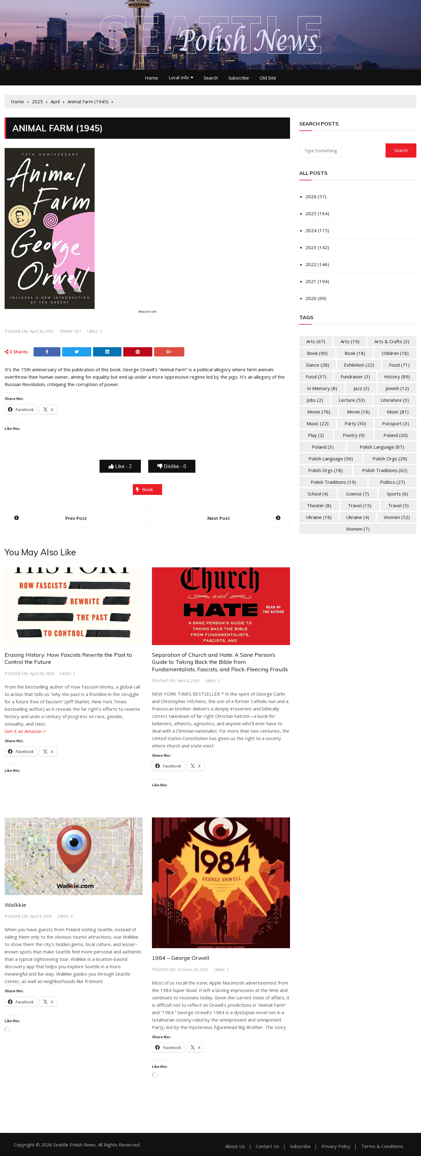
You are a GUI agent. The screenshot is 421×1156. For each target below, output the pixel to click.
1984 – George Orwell (180, 957)
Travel (359, 505)
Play (316, 435)
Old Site (268, 78)
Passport (395, 423)
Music (398, 412)
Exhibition (359, 365)
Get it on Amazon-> (25, 731)
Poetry (354, 435)
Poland (395, 435)
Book (147, 489)
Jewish (397, 388)
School (318, 494)
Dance (317, 365)
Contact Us (267, 1146)
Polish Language (382, 447)
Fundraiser (355, 376)
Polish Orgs (390, 458)
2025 (311, 213)
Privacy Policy (335, 1146)
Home (151, 78)
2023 (311, 247)
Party (355, 423)
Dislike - (174, 466)
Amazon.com (147, 311)
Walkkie (15, 904)
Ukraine (319, 517)
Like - (123, 466)
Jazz (361, 388)
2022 (311, 264)
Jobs (315, 400)
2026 (311, 196)
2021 (311, 281)
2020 (311, 298)
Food (399, 365)
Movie (318, 412)
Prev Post (76, 518)
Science (357, 494)
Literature (395, 400)
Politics (392, 482)
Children (395, 353)
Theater (319, 505)
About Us (235, 1146)
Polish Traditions (384, 470)
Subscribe (238, 78)
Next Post (218, 518)
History (397, 376)
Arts (315, 341)
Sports (397, 494)
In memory (322, 388)
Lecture (352, 400)
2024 (311, 230)
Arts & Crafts (391, 341)
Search (211, 78)
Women (397, 517)
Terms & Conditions (382, 1146)
